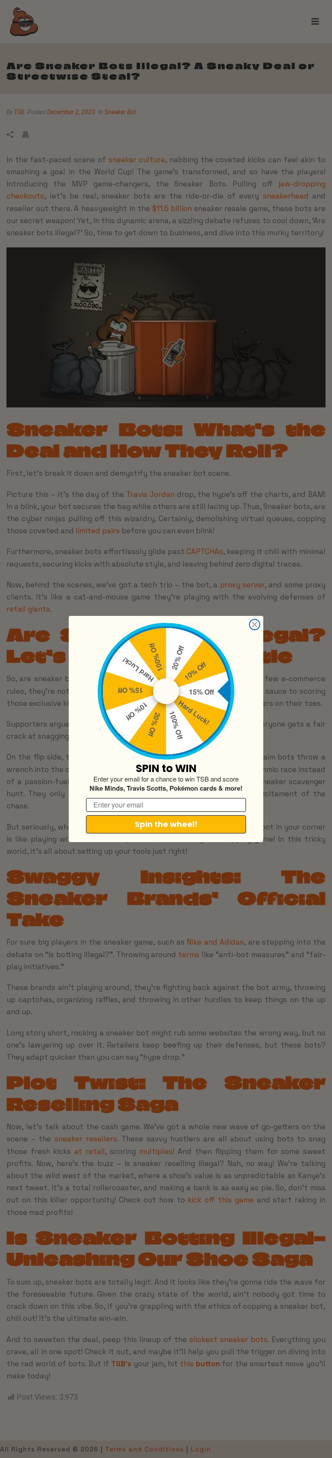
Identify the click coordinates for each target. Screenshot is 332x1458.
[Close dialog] (254, 624)
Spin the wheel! (166, 824)
